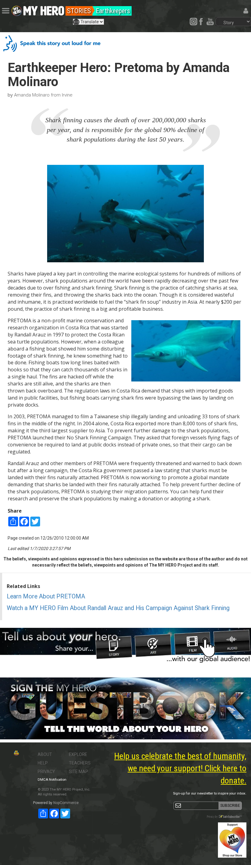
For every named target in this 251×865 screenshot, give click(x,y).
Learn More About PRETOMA (46, 596)
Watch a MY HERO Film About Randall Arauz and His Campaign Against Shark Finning (118, 608)
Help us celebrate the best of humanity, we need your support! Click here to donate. (180, 768)
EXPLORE (78, 754)
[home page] (44, 9)
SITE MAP (78, 771)
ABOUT (45, 754)
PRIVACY (46, 771)
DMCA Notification (52, 780)
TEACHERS (80, 763)
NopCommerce (66, 803)
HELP (43, 763)
